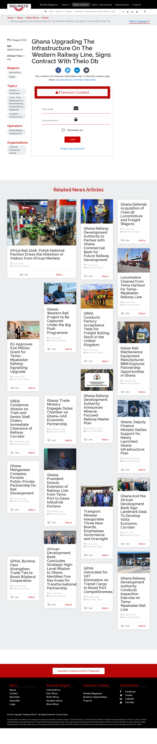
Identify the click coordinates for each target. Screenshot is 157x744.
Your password (50, 120)
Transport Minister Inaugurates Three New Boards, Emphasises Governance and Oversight (96, 525)
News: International (102, 4)
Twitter (128, 695)
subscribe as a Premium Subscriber (77, 79)
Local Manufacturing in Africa (96, 11)
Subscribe (78, 11)
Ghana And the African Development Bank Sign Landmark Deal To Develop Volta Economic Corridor (134, 511)
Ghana (45, 17)
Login (113, 11)
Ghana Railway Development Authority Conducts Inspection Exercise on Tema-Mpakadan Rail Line (133, 594)
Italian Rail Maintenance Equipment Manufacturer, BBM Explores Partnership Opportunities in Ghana (132, 362)
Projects (136, 4)
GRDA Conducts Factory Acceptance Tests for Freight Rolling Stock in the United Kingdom (96, 329)
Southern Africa (54, 700)
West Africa (32, 17)
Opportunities (122, 4)
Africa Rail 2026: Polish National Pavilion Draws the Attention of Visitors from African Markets (37, 254)
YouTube (129, 702)
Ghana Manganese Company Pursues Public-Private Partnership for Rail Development (23, 479)
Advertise (59, 11)
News (20, 17)
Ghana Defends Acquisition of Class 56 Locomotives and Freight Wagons (134, 214)
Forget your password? (72, 148)
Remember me (75, 130)
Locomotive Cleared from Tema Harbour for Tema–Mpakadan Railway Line (133, 287)
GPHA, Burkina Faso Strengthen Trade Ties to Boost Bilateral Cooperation (23, 571)
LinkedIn (129, 698)
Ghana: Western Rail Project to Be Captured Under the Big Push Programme (59, 321)
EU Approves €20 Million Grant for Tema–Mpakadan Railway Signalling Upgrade (21, 358)
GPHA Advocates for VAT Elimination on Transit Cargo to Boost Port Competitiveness (98, 580)
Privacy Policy (62, 715)
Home (10, 17)
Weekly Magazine (49, 4)
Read (104, 276)
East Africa (52, 693)
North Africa (52, 697)
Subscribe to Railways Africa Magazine (79, 671)
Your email (47, 109)
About (51, 11)
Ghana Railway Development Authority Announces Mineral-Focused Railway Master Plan (96, 409)
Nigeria (26, 266)
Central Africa (53, 690)
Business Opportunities (95, 697)
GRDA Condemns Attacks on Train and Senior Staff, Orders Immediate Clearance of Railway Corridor (21, 418)
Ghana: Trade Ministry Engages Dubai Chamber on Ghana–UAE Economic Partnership (60, 412)
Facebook (130, 691)
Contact (69, 11)
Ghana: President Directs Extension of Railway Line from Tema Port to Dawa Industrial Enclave (58, 490)
